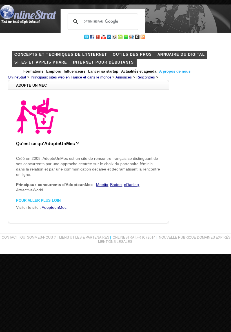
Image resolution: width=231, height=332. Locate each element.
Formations (33, 71)
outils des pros (132, 55)
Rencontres (146, 77)
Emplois (53, 71)
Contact (10, 237)
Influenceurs (74, 71)
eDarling (131, 185)
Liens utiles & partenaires (84, 237)
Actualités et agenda (138, 71)
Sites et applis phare (40, 62)
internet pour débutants (103, 62)
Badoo (116, 185)
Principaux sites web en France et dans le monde (71, 77)
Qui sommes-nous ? (38, 237)
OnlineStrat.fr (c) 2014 (134, 237)
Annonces (124, 77)
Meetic (102, 185)
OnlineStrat (17, 77)
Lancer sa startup (103, 71)
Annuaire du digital (181, 55)
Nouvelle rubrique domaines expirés (194, 237)
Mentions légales (115, 241)
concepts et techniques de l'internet (60, 55)
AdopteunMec (54, 207)
